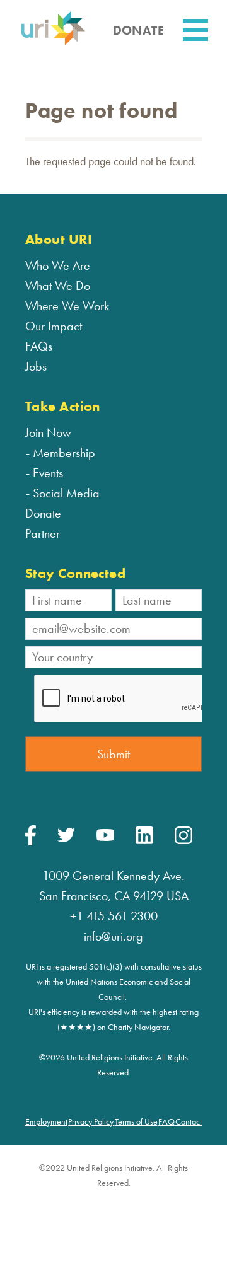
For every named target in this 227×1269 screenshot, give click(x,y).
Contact (188, 1121)
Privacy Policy (91, 1121)
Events (48, 473)
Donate (43, 513)
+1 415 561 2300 (114, 916)
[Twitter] (66, 839)
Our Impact (53, 326)
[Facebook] (30, 842)
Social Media (66, 493)
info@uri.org (113, 936)
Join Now (48, 432)
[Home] (53, 43)
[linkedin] (144, 841)
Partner (42, 533)
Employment (46, 1121)
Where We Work (67, 306)
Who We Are (57, 265)
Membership (64, 452)
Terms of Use (136, 1121)
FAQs (38, 346)
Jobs (36, 366)
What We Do (57, 285)
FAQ (166, 1121)
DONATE (138, 30)
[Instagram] (183, 841)
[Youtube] (105, 837)
